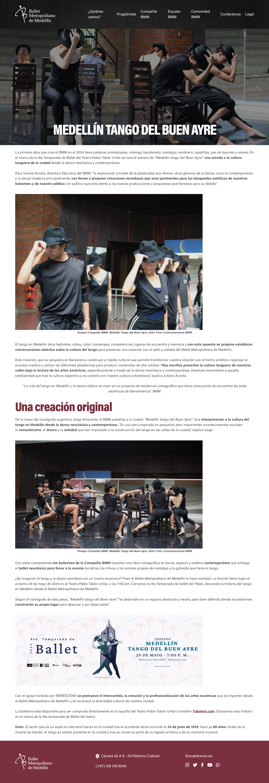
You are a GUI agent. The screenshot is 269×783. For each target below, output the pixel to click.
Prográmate (126, 14)
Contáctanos (230, 14)
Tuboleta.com (204, 711)
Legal (249, 14)
